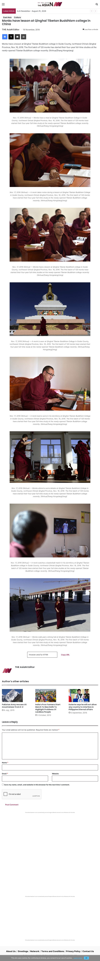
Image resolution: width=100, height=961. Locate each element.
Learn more (78, 958)
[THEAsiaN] (50, 4)
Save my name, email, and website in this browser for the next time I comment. (37, 785)
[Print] (23, 36)
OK (86, 958)
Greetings (23, 951)
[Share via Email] (17, 36)
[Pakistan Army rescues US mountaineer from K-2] (16, 695)
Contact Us (88, 951)
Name (5, 763)
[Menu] (3, 5)
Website (55, 774)
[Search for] (96, 5)
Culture (17, 17)
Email (5, 774)
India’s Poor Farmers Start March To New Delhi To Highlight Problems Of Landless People (47, 708)
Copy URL (65, 655)
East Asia (7, 17)
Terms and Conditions (52, 951)
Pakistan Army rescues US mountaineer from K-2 (14, 705)
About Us (11, 951)
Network (34, 951)
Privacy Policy (73, 951)
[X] (11, 36)
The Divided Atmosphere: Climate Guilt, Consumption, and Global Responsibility (51, 11)
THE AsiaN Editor (10, 29)
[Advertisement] (50, 833)
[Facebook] (4, 36)
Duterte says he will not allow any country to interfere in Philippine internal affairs (83, 707)
